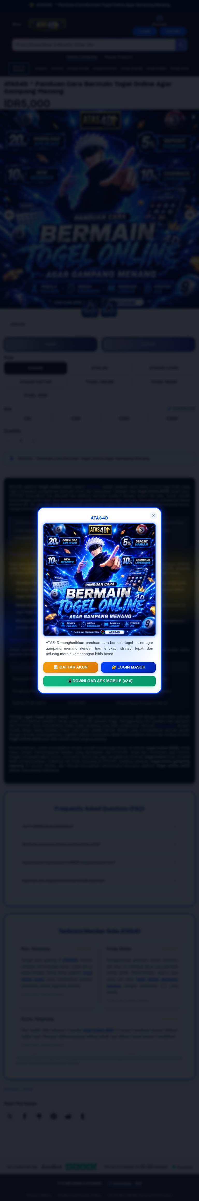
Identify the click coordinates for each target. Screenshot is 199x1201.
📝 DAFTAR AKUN (71, 667)
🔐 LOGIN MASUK (128, 667)
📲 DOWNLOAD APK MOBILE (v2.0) (99, 681)
